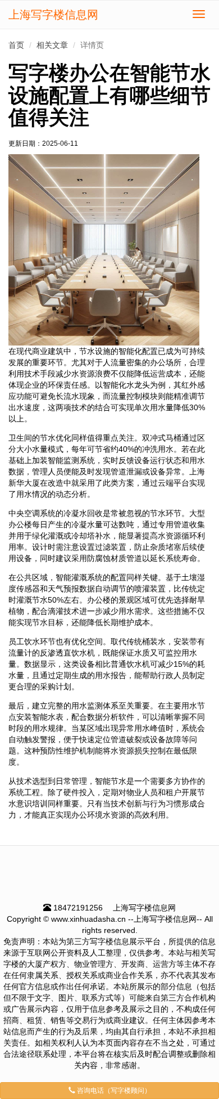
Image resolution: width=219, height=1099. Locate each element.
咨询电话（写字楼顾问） (113, 1090)
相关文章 (52, 45)
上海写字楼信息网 (53, 14)
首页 (16, 45)
